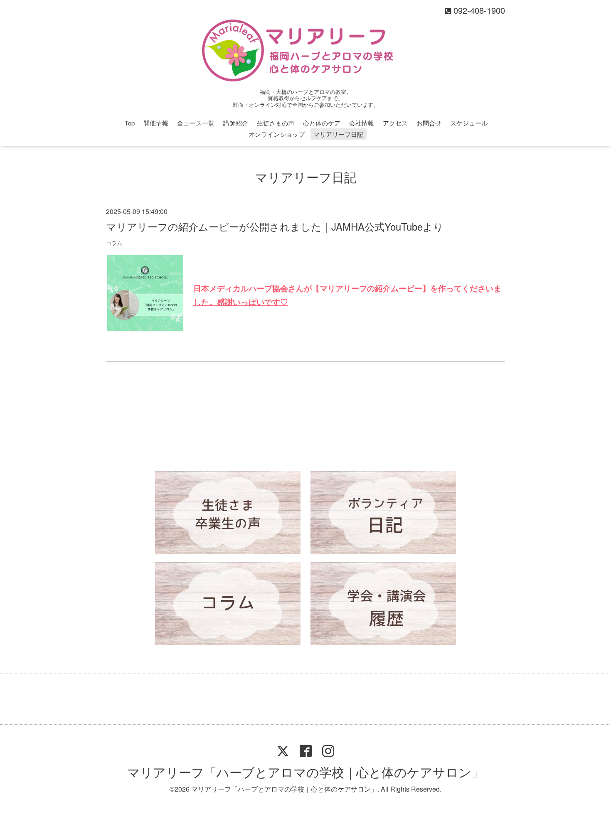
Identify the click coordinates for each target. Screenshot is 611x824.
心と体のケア (321, 122)
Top (130, 122)
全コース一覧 (195, 122)
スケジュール (469, 122)
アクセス (395, 122)
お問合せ (428, 122)
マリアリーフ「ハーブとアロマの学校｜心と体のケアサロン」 (305, 772)
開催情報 (155, 122)
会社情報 (361, 122)
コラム (114, 243)
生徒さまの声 (275, 122)
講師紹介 (235, 122)
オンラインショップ (277, 134)
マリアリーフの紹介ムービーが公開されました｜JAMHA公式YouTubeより (274, 226)
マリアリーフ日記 (338, 134)
